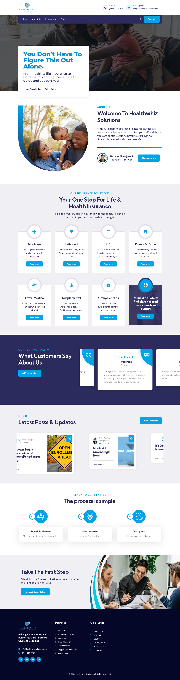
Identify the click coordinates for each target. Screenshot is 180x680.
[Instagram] (26, 659)
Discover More (149, 158)
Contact (152, 19)
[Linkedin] (38, 659)
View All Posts (151, 420)
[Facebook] (20, 659)
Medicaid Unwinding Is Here (42, 451)
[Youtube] (32, 659)
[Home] (27, 7)
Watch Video (50, 89)
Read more (38, 465)
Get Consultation (33, 89)
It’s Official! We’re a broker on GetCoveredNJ (112, 451)
